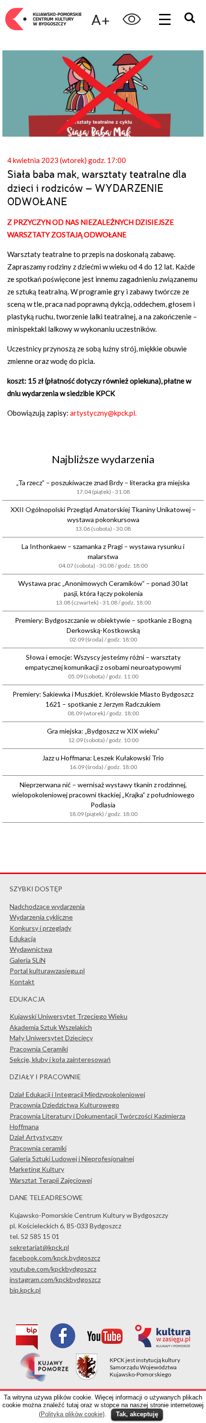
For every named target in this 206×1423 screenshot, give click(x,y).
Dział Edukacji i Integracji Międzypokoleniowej (77, 1094)
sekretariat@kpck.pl (39, 1247)
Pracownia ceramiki (38, 1148)
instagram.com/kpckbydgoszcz (55, 1279)
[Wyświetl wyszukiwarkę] (191, 19)
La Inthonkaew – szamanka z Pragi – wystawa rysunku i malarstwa (103, 555)
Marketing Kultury (37, 1169)
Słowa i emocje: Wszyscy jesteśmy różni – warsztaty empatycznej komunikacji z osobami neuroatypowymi (103, 666)
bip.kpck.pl (25, 1290)
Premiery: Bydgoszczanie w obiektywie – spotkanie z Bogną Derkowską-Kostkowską (103, 629)
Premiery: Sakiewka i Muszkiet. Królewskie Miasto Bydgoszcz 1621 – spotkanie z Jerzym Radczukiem (103, 703)
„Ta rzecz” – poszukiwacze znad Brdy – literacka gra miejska (103, 486)
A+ (100, 19)
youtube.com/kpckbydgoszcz (53, 1269)
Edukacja (23, 938)
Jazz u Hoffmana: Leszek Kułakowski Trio (103, 762)
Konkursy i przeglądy (40, 928)
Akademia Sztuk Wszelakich (51, 1027)
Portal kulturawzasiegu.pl (47, 971)
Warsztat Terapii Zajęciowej (51, 1180)
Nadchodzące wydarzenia (47, 906)
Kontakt (22, 982)
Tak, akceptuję (137, 1414)
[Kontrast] (132, 19)
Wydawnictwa (31, 949)
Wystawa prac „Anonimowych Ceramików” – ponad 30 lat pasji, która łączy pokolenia (103, 592)
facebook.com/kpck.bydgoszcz (55, 1258)
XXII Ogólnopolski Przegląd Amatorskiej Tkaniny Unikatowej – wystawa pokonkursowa (103, 518)
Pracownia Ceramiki (39, 1049)
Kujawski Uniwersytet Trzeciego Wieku (68, 1016)
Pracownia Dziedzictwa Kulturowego (64, 1105)
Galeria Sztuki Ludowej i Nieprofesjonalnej (72, 1159)
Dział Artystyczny (36, 1137)
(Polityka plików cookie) (71, 1414)
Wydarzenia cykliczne (41, 917)
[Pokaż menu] (164, 19)
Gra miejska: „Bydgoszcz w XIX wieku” (103, 735)
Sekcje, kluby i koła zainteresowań (60, 1059)
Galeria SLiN (28, 960)
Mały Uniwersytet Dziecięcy (51, 1038)
